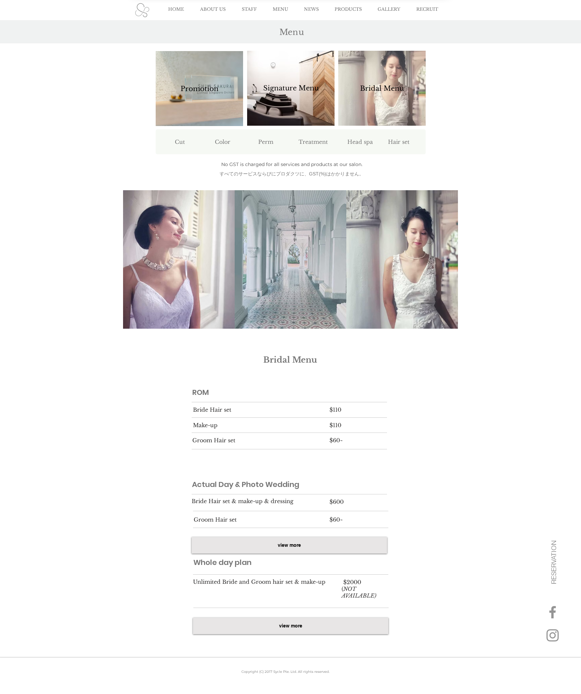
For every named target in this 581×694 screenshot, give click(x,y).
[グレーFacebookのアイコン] (552, 612)
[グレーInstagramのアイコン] (552, 635)
